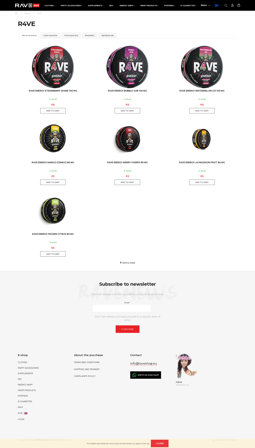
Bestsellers (90, 35)
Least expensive (50, 35)
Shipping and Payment (86, 369)
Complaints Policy (84, 376)
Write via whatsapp (148, 375)
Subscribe (127, 329)
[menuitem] (50, 5)
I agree (160, 443)
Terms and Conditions (87, 362)
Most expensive (71, 35)
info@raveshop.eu (143, 363)
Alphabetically (107, 35)
